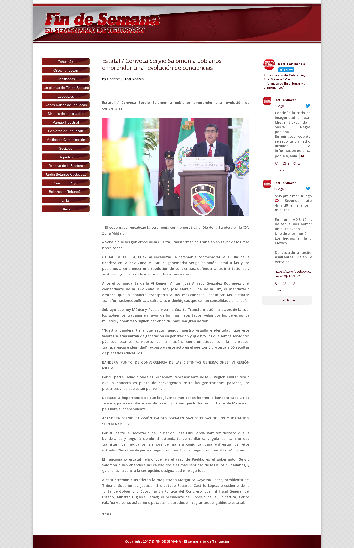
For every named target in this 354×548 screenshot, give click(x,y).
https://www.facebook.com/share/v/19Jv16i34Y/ (298, 273)
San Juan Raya (65, 183)
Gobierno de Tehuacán (65, 131)
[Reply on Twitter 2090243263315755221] (278, 164)
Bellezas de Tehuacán (65, 192)
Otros (65, 209)
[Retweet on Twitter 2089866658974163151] (286, 284)
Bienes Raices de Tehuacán (66, 105)
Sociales (65, 148)
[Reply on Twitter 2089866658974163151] (278, 284)
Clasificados (66, 79)
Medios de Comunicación (65, 140)
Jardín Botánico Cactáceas (65, 174)
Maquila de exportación (66, 114)
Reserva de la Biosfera (65, 166)
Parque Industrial (66, 122)
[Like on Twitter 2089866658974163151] (294, 284)
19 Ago (279, 189)
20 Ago (279, 106)
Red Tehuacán (285, 100)
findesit (113, 79)
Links (66, 200)
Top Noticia (134, 79)
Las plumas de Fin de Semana (65, 88)
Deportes (66, 157)
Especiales (66, 96)
